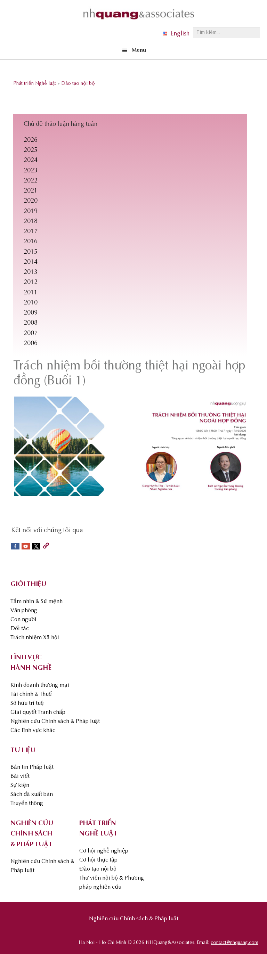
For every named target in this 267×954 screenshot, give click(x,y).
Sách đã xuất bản (31, 794)
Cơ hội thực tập (98, 860)
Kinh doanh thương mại (39, 685)
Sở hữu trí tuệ (27, 703)
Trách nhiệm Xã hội (34, 638)
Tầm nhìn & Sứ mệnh (36, 601)
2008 (31, 323)
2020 (31, 201)
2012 (31, 282)
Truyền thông (26, 803)
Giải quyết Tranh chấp (37, 712)
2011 (31, 293)
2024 (31, 160)
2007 (31, 334)
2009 (31, 313)
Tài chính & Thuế (31, 694)
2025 (31, 150)
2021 (31, 191)
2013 (31, 272)
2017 (31, 232)
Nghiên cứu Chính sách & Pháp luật (55, 721)
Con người (23, 619)
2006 (31, 344)
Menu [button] (139, 50)
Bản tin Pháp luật (32, 767)
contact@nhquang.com (234, 942)
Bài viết (20, 776)
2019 (31, 212)
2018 (31, 222)
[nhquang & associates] (138, 21)
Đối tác (19, 628)
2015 (31, 252)
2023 (31, 171)
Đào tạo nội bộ (97, 869)
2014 (31, 262)
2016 (31, 242)
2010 (31, 303)
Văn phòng (23, 610)
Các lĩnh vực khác (32, 730)
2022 (31, 181)
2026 (31, 140)
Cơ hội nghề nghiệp (103, 851)
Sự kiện (19, 785)
